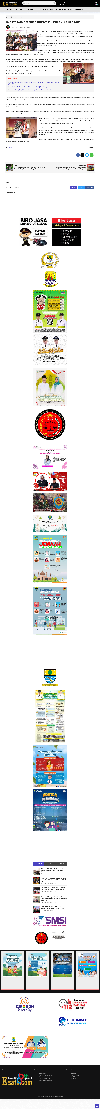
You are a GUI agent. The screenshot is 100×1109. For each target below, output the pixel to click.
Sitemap (73, 1073)
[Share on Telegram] (87, 155)
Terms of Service (44, 1078)
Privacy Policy (43, 1077)
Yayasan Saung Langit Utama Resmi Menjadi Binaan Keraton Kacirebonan (32, 90)
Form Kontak (75, 1075)
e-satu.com (40, 1096)
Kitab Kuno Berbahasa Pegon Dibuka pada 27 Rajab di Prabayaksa (30, 87)
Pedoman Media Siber (46, 1080)
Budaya (10, 147)
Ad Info (73, 1078)
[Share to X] (82, 155)
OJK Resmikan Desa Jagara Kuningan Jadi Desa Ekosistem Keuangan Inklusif (53, 888)
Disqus (81, 187)
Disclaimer (42, 1073)
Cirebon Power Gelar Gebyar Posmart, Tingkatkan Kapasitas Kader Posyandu (53, 907)
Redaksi (73, 1077)
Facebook (90, 187)
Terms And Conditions (46, 1075)
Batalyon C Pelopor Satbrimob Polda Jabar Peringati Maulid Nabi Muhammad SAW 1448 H (54, 898)
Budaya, (28, 27)
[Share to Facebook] (78, 155)
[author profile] (8, 26)
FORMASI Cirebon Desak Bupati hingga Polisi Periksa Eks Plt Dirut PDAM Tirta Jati (54, 879)
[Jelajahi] (96, 2)
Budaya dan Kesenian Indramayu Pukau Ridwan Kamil (44, 21)
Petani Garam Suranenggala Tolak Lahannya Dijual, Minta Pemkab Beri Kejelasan (52, 870)
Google (73, 187)
